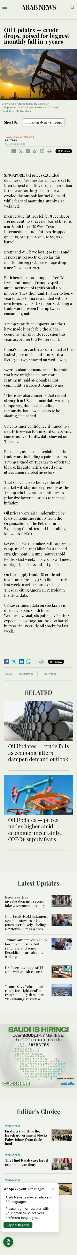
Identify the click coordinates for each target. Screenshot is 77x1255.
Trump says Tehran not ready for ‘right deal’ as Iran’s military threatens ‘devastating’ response (25, 992)
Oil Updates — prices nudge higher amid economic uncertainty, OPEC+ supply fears (35, 829)
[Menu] (4, 7)
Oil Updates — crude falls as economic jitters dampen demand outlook (38, 752)
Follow (65, 151)
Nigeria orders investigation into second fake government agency (25, 901)
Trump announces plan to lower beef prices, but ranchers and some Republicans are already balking (26, 948)
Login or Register (18, 1225)
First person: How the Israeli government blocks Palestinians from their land (26, 1137)
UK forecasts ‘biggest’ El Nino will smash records (24, 969)
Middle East (12, 1126)
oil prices (50, 674)
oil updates (26, 674)
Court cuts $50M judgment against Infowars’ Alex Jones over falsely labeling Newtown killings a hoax (26, 922)
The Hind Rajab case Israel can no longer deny (26, 1162)
